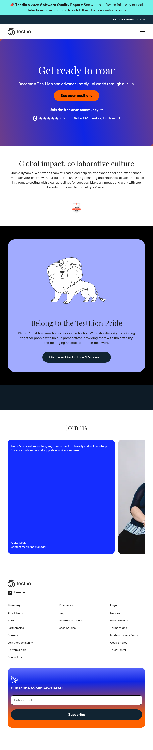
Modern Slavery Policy (124, 635)
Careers (13, 635)
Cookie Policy (118, 642)
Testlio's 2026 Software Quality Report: (49, 5)
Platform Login (17, 650)
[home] (19, 31)
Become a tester (123, 20)
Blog (61, 613)
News (11, 620)
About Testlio (16, 613)
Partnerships (16, 628)
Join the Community (20, 642)
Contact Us (15, 657)
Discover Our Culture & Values (74, 357)
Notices (115, 613)
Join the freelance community (74, 110)
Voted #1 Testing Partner (95, 118)
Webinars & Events (70, 620)
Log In (141, 20)
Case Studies (67, 628)
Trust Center (118, 650)
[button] (141, 31)
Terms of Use (118, 628)
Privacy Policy (119, 620)
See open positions (76, 96)
